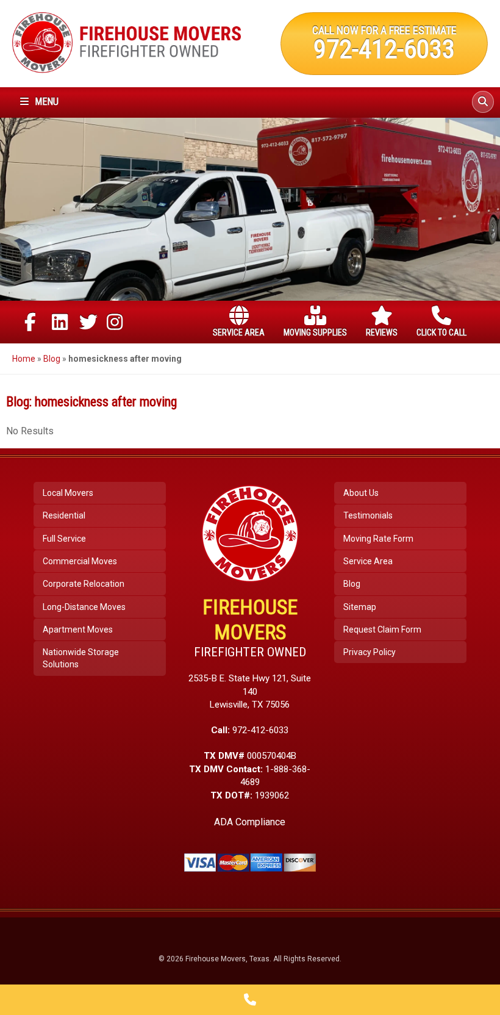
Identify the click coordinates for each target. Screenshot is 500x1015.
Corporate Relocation (83, 584)
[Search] (483, 102)
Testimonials (368, 515)
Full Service (64, 538)
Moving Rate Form (378, 538)
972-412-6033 (384, 49)
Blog (51, 359)
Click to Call (441, 332)
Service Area (239, 332)
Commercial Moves (80, 561)
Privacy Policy (369, 652)
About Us (361, 493)
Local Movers (68, 493)
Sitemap (359, 607)
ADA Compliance (249, 822)
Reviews (382, 332)
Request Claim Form (382, 629)
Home (23, 359)
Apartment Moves (78, 629)
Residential (64, 515)
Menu (45, 101)
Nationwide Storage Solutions (81, 658)
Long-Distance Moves (84, 607)
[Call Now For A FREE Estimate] (250, 1000)
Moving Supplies (315, 332)
